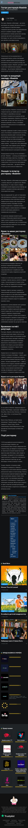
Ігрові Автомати (6, 820)
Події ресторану (13, 555)
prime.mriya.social (22, 497)
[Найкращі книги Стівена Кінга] (14, 629)
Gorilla (21, 785)
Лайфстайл (5, 12)
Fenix (10, 655)
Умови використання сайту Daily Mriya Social (14, 824)
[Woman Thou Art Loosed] (14, 575)
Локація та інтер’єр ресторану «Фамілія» (13, 532)
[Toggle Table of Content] (15, 521)
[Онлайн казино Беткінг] (7, 752)
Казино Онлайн (21, 820)
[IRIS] (4, 718)
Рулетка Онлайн (14, 821)
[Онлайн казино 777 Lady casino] (21, 748)
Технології (11, 611)
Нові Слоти (18, 823)
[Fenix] (4, 662)
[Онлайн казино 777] (7, 738)
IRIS (10, 712)
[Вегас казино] (21, 738)
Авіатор (20, 821)
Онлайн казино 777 (7, 740)
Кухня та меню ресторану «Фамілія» (13, 539)
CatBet (11, 693)
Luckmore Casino (13, 684)
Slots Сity (7, 769)
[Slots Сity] (7, 767)
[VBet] (7, 783)
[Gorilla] (21, 783)
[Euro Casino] (4, 709)
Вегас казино (21, 740)
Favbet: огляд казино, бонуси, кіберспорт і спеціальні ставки (21, 770)
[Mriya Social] (14, 2)
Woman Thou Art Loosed (9, 587)
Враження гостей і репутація (13, 545)
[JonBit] (4, 680)
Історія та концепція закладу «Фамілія (13, 526)
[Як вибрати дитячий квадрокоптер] (14, 602)
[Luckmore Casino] (4, 690)
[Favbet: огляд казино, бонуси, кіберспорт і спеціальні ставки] (21, 767)
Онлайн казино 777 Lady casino (21, 754)
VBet (7, 785)
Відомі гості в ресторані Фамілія (14, 550)
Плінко (7, 821)
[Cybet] (4, 671)
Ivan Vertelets (10, 18)
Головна (3, 9)
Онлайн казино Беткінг (7, 754)
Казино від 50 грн (11, 823)
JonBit (11, 674)
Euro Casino (12, 702)
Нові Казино (14, 820)
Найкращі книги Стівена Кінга (12, 641)
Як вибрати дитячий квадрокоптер (13, 614)
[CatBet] (4, 699)
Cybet (10, 665)
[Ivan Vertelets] (5, 499)
